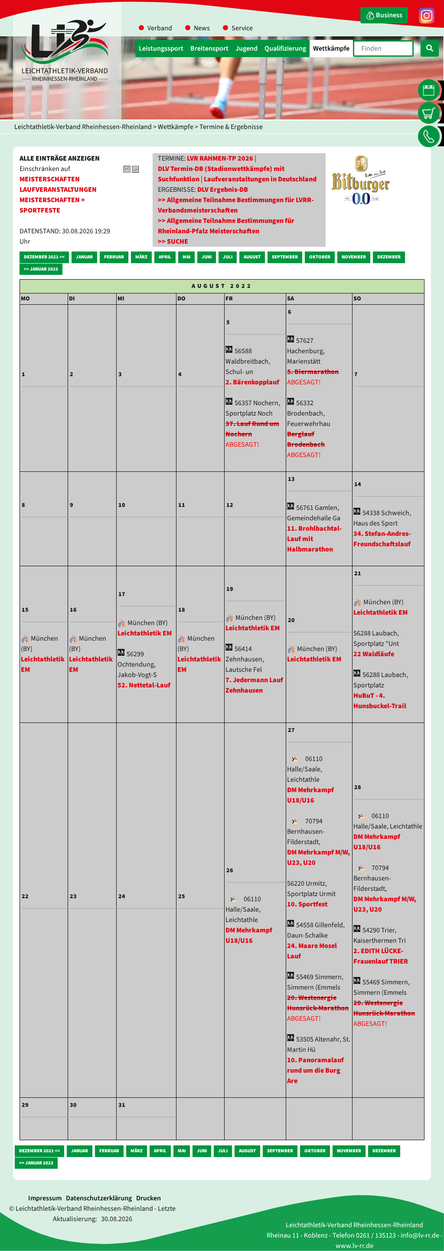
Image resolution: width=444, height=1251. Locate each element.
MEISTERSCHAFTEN (50, 179)
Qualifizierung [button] (285, 48)
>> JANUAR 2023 (41, 269)
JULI (227, 257)
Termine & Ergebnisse (231, 127)
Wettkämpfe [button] (331, 48)
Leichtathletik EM (145, 633)
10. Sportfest (307, 904)
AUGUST (252, 257)
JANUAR (84, 257)
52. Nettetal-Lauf (144, 685)
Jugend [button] (246, 48)
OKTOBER (319, 257)
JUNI (207, 257)
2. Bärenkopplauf (252, 382)
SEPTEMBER (285, 257)
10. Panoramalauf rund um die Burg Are (315, 1070)
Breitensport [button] (209, 48)
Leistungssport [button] (161, 48)
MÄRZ (141, 257)
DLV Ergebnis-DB (222, 189)
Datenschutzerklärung (99, 1198)
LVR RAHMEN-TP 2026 (220, 158)
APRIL (165, 257)
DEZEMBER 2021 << (44, 257)
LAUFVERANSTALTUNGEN (58, 189)
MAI (186, 257)
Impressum (45, 1198)
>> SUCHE (173, 241)
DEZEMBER (389, 257)
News (202, 28)
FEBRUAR (114, 257)
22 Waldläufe (373, 654)
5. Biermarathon (313, 372)
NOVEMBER (354, 257)
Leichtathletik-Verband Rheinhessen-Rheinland (83, 127)
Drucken (148, 1198)
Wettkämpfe (175, 127)
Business (388, 15)
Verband (159, 28)
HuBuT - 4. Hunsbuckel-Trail (379, 701)
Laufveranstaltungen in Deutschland (260, 179)
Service (242, 28)
